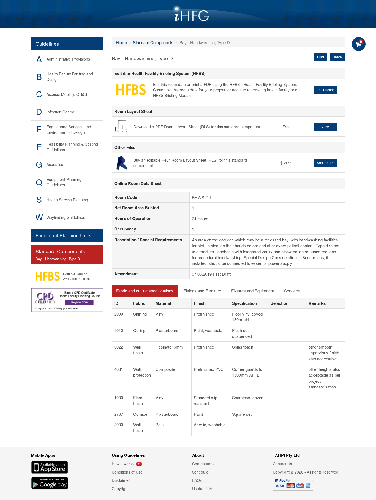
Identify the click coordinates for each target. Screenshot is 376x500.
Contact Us (282, 463)
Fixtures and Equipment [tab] (252, 291)
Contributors (203, 463)
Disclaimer (121, 480)
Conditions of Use (127, 472)
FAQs (197, 480)
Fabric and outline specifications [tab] (144, 291)
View (325, 126)
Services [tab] (292, 291)
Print (320, 57)
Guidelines (47, 43)
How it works (123, 463)
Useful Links (202, 488)
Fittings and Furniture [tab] (202, 291)
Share (337, 57)
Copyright (120, 488)
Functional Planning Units (63, 235)
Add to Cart (325, 162)
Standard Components (60, 254)
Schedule (200, 472)
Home (121, 42)
